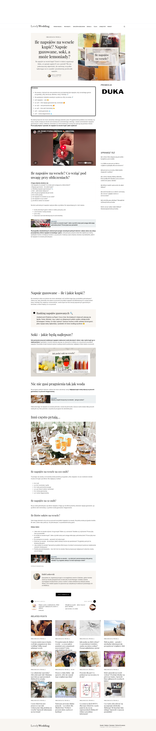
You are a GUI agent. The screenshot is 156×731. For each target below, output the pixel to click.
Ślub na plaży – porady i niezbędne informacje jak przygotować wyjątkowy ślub (114, 644)
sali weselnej (58, 215)
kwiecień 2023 (39, 566)
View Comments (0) (63, 594)
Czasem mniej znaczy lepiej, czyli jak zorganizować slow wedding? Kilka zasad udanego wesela (41, 645)
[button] (124, 26)
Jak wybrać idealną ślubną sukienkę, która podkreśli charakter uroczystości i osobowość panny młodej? (112, 178)
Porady (41, 610)
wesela (49, 211)
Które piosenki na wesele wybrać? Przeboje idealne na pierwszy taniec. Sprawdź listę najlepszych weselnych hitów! (114, 677)
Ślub (72, 669)
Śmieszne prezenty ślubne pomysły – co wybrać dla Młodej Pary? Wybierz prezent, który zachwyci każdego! (64, 708)
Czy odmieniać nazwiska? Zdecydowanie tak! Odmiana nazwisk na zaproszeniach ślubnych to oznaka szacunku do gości (41, 677)
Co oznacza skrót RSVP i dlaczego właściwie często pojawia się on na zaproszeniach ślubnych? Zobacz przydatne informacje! (89, 709)
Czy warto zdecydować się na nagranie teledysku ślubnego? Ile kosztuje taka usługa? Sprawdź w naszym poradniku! (114, 708)
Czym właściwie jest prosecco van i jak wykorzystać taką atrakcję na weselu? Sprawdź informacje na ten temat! (41, 708)
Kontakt (102, 725)
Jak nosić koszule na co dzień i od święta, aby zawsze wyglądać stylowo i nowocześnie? (113, 193)
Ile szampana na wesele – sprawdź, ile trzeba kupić (49, 539)
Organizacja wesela (53, 37)
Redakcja (106, 725)
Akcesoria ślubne (71, 609)
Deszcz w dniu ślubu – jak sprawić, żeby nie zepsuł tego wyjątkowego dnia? (64, 675)
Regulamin (112, 725)
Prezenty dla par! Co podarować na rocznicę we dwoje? (89, 675)
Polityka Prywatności (120, 725)
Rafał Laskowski (56, 75)
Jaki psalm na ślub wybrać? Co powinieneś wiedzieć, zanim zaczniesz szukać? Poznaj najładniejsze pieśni (89, 645)
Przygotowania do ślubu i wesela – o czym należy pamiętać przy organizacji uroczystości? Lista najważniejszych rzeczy (64, 646)
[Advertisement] (78, 11)
